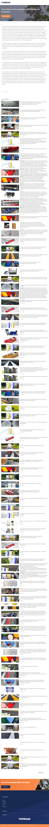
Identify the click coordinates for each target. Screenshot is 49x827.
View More (40, 772)
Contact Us (5, 786)
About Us (4, 803)
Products (4, 801)
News (3, 805)
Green (5, 2)
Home (3, 800)
